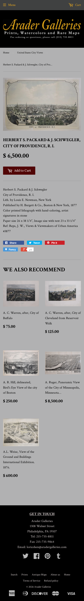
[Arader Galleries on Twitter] (25, 557)
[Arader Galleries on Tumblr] (58, 557)
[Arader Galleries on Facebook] (36, 557)
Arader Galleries (42, 587)
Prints (24, 574)
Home (6, 52)
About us (55, 574)
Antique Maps (39, 574)
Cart (77, 5)
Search (14, 574)
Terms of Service (31, 581)
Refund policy (51, 581)
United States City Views (30, 52)
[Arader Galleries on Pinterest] (47, 557)
